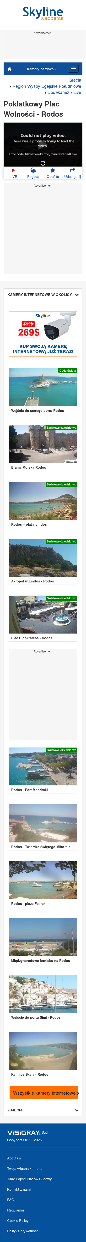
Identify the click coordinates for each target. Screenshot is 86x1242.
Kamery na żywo (40, 68)
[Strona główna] (10, 69)
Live (77, 92)
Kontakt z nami (19, 1189)
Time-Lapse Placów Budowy (29, 1178)
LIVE (13, 176)
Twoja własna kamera (24, 1168)
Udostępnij (72, 176)
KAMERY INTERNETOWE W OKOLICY (39, 294)
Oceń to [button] (53, 176)
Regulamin (15, 1209)
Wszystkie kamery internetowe (45, 1092)
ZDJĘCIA (15, 1110)
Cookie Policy (18, 1220)
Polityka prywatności (23, 1230)
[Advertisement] (43, 46)
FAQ (10, 1199)
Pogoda (33, 176)
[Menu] (73, 69)
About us (14, 1157)
